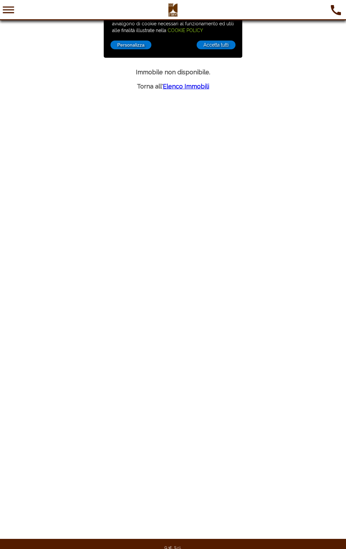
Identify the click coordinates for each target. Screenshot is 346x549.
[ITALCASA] (173, 15)
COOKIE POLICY (185, 30)
